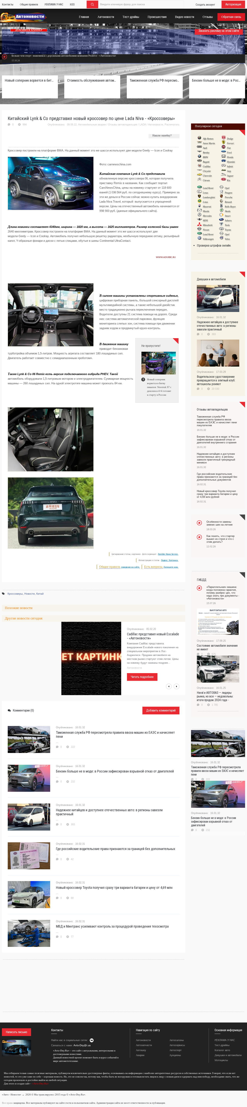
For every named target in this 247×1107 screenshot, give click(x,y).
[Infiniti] (223, 166)
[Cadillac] (199, 166)
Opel (227, 188)
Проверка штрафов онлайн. (214, 245)
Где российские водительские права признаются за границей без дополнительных (115, 849)
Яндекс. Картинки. (169, 560)
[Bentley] (199, 152)
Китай (40, 593)
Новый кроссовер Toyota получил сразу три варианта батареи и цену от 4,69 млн (114, 888)
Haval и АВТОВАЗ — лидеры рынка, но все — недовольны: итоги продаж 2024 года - (215, 696)
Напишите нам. (171, 567)
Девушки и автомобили (228, 1055)
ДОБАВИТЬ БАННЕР (28, 29)
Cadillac (207, 166)
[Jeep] (223, 170)
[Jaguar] (223, 175)
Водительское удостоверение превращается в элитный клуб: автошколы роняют (216, 380)
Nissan (206, 229)
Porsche (228, 197)
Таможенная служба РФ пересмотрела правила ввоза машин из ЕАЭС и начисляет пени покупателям (155, 80)
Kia (228, 180)
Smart (227, 216)
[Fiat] (223, 147)
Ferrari (230, 143)
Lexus (205, 192)
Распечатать (172, 124)
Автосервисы (177, 1045)
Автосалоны (176, 1040)
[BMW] (199, 157)
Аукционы (175, 1055)
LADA (143, 124)
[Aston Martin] (199, 143)
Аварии (140, 1055)
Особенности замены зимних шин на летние (219, 523)
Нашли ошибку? (162, 135)
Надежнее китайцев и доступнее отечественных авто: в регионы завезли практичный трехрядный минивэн (216, 458)
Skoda (227, 211)
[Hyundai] (223, 161)
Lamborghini (209, 197)
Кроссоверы (15, 593)
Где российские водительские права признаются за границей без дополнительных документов (217, 476)
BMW (205, 157)
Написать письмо (16, 1032)
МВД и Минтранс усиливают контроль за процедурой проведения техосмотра (112, 926)
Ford (229, 152)
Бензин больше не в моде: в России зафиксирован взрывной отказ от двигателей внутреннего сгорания (217, 80)
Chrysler (207, 171)
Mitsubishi (207, 225)
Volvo (227, 239)
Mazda (206, 211)
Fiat (229, 148)
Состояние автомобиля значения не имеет (217, 647)
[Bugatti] (199, 161)
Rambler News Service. (168, 554)
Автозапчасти (144, 1045)
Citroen (206, 180)
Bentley (206, 152)
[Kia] (223, 180)
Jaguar (230, 175)
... (3, 1089)
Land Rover (208, 188)
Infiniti (230, 166)
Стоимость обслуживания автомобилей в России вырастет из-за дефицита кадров (92, 80)
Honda (230, 157)
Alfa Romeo (208, 138)
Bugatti (206, 162)
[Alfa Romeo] (199, 138)
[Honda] (223, 157)
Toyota (228, 229)
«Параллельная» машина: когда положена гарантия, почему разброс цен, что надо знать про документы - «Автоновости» (222, 593)
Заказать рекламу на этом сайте (219, 31)
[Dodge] (223, 138)
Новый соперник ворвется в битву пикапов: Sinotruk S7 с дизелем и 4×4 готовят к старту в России (30, 80)
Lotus (205, 202)
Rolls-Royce (230, 206)
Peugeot (228, 192)
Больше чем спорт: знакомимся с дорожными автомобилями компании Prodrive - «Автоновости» (64, 55)
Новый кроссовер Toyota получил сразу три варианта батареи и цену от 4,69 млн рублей (217, 494)
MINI (205, 220)
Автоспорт (175, 1050)
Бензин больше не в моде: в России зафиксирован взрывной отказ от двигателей (115, 771)
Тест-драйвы (222, 1045)
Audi (205, 148)
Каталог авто (222, 1050)
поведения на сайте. (130, 567)
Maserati (207, 206)
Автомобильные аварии (92, 124)
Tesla (227, 225)
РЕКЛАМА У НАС (225, 1040)
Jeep (229, 171)
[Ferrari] (223, 143)
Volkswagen (208, 239)
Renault (228, 202)
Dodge (230, 138)
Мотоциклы (221, 1060)
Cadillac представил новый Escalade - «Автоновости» (153, 636)
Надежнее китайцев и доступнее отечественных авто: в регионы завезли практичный (109, 812)
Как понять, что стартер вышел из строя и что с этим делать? (220, 539)
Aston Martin (209, 143)
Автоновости (155, 124)
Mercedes (207, 216)
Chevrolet (207, 175)
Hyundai (231, 162)
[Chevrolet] (199, 175)
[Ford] (223, 152)
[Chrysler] (199, 170)
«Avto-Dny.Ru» (40, 1083)
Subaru (228, 220)
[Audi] (199, 147)
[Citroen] (199, 180)
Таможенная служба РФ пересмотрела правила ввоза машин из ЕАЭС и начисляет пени (115, 734)
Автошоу (141, 1050)
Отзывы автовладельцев (122, 124)
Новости (29, 593)
